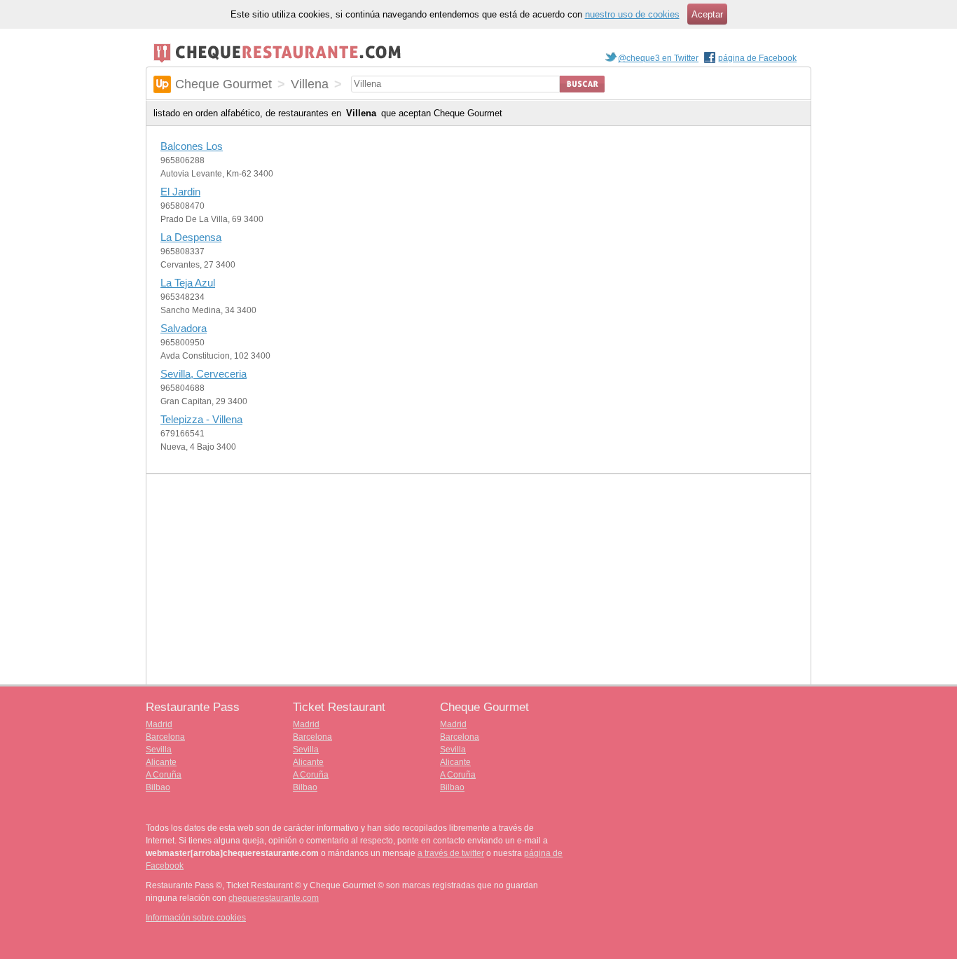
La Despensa (190, 237)
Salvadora (183, 328)
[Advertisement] (478, 579)
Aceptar (707, 14)
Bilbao (158, 787)
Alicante (161, 762)
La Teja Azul (187, 283)
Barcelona (165, 737)
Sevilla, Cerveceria (203, 374)
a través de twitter (451, 853)
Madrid (159, 724)
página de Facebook (757, 58)
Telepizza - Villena (201, 419)
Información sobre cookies (196, 918)
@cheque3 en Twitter (658, 58)
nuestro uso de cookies (632, 14)
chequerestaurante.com (273, 898)
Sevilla (159, 749)
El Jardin (180, 192)
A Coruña (163, 775)
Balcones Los (191, 146)
